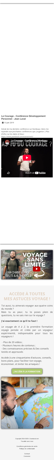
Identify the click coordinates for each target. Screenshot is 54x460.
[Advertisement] (27, 37)
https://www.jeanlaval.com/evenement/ (17, 136)
